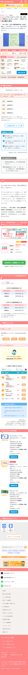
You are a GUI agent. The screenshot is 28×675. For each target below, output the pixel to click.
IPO (7, 613)
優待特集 (9, 603)
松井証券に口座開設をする (13, 263)
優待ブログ (5, 632)
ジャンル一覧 (3, 77)
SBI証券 (6, 375)
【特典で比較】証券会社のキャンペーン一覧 (14, 415)
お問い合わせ (4, 652)
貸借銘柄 (11, 15)
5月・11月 (23, 53)
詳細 (24, 377)
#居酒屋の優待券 (21, 77)
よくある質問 (4, 654)
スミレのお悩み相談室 (8, 616)
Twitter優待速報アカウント (9, 577)
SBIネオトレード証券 (9, 398)
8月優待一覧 (5, 550)
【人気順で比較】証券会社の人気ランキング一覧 (14, 411)
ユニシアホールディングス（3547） (15, 28)
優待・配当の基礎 (7, 594)
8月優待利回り (15, 550)
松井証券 (17, 333)
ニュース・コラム (7, 625)
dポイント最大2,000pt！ (22, 57)
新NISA (7, 609)
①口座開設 (6, 339)
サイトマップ (13, 652)
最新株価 (13, 457)
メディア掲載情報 (7, 622)
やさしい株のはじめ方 (8, 641)
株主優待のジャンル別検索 (12, 8)
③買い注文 (22, 339)
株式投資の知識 (6, 619)
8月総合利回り (10, 552)
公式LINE (7, 586)
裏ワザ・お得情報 (7, 600)
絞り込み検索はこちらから (14, 557)
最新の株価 (20, 72)
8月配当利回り (22, 550)
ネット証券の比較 (7, 597)
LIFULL (11, 464)
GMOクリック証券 (8, 393)
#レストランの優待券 (12, 77)
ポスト (24, 14)
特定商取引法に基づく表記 (16, 654)
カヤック (12, 491)
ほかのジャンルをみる (13, 536)
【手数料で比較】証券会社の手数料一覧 (13, 407)
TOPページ (3, 8)
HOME (4, 590)
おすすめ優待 (17, 552)
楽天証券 (7, 389)
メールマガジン (8, 581)
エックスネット (13, 436)
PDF (21, 90)
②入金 (14, 339)
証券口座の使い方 (7, 629)
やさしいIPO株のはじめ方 (8, 644)
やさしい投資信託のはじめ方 (9, 647)
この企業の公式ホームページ (13, 125)
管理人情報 (3, 656)
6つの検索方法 (6, 606)
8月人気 (10, 550)
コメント (3, 180)
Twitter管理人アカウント (9, 573)
